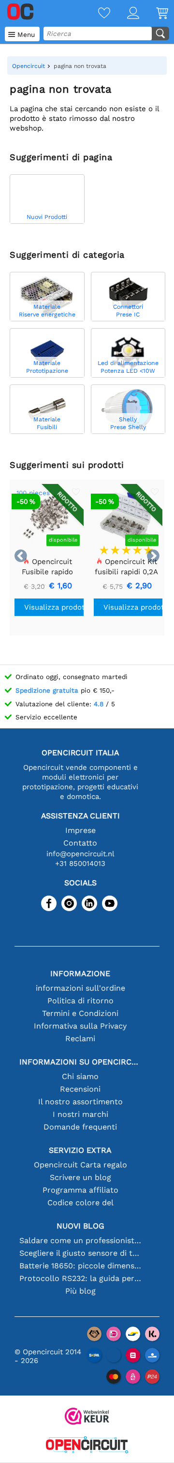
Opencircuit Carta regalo (80, 1164)
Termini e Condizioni (80, 1013)
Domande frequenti (80, 1126)
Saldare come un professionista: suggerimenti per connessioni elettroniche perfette (80, 1240)
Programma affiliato (80, 1190)
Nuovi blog (80, 1225)
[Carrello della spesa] (153, 14)
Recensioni (80, 1089)
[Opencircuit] (87, 1445)
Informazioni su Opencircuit (80, 1061)
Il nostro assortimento (80, 1101)
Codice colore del (80, 1202)
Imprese (80, 830)
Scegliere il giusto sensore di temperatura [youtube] (80, 1253)
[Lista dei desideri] (95, 14)
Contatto (80, 843)
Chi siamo (80, 1076)
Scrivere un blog (80, 1177)
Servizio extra (80, 1150)
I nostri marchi (80, 1114)
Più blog (80, 1291)
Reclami (80, 1038)
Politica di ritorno (80, 1000)
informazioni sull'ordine (80, 988)
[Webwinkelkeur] (87, 1417)
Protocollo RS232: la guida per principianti (80, 1278)
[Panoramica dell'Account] (124, 14)
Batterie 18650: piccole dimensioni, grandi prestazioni (80, 1265)
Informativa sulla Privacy (80, 1026)
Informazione (80, 973)
